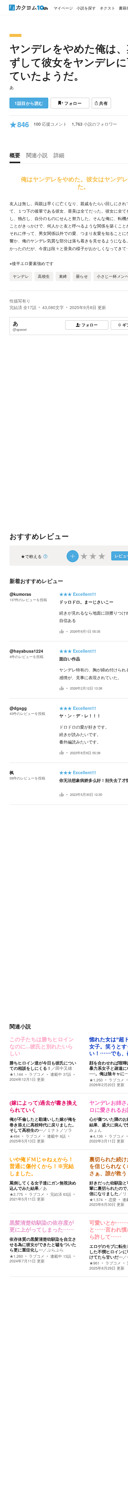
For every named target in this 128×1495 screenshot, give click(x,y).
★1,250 (96, 1080)
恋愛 (112, 1199)
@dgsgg (18, 708)
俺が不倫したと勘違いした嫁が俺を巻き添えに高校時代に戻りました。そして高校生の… (43, 1124)
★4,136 (96, 1136)
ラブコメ (36, 1074)
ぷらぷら (55, 1250)
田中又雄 (63, 1068)
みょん (95, 1130)
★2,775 (16, 1194)
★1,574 (96, 1199)
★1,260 (16, 1256)
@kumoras (20, 594)
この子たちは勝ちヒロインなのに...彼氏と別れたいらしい (42, 1046)
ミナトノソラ (59, 1130)
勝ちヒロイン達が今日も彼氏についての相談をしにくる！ (43, 1065)
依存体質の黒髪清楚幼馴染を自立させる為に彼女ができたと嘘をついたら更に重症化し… (43, 1244)
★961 (94, 1263)
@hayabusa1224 (26, 651)
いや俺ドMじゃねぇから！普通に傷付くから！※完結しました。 (42, 1166)
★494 (15, 1136)
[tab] (16, 156)
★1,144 (16, 1074)
